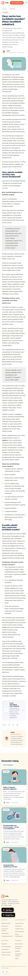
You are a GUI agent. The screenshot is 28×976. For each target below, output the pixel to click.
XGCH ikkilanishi (19, 931)
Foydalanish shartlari (18, 955)
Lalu (6, 3)
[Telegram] (17, 724)
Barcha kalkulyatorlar (19, 935)
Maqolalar (4, 9)
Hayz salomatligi (6, 946)
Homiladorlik (5, 933)
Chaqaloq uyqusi (6, 952)
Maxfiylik (17, 951)
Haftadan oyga (19, 929)
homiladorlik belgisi (17, 676)
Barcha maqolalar (8, 765)
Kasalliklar (12, 9)
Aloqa (16, 958)
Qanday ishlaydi (5, 923)
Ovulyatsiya (18, 926)
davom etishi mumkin (15, 167)
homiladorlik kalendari (9, 686)
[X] (13, 724)
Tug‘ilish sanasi (19, 923)
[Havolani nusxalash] (9, 724)
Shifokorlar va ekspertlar (19, 947)
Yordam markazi (5, 955)
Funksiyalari (4, 926)
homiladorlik (21, 87)
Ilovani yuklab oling (16, 3)
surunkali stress (12, 403)
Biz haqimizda (19, 944)
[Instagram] (2, 971)
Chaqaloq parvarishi (6, 936)
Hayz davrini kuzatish (4, 929)
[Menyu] (26, 2)
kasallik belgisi (12, 89)
